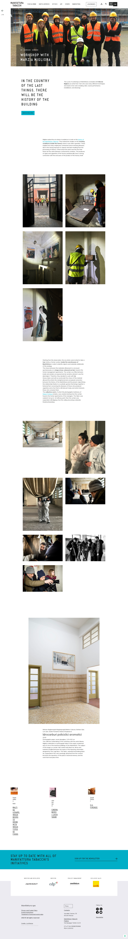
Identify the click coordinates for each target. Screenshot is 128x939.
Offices (54, 4)
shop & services (44, 4)
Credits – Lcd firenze (27, 923)
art (21, 50)
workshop (35, 50)
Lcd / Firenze (34, 925)
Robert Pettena (48, 394)
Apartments (91, 4)
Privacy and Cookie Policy (29, 910)
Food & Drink (31, 4)
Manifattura (76, 4)
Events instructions (27, 912)
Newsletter (99, 917)
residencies (27, 50)
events (67, 4)
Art (61, 4)
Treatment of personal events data (32, 914)
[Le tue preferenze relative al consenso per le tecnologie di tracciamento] (125, 936)
